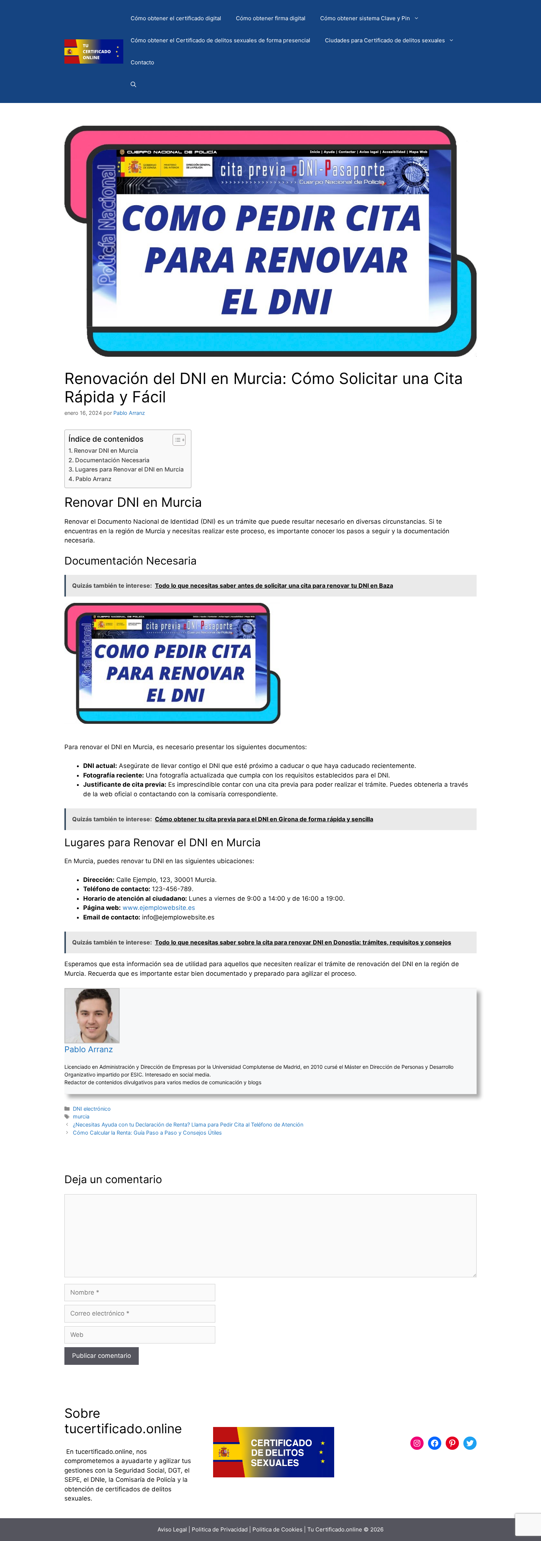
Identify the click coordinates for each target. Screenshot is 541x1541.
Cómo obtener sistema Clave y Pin (365, 18)
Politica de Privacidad (220, 1529)
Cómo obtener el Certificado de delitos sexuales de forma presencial (220, 40)
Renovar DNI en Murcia (106, 450)
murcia (81, 1116)
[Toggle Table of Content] (175, 440)
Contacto (142, 62)
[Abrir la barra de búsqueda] (133, 85)
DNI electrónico (92, 1109)
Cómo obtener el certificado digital (176, 18)
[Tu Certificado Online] (93, 51)
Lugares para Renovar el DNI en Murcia (129, 469)
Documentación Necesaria (112, 460)
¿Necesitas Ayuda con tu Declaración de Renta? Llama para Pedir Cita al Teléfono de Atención (188, 1124)
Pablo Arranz (93, 479)
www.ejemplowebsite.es (159, 907)
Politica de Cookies (277, 1529)
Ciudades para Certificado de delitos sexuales (385, 40)
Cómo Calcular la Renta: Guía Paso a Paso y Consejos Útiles (147, 1132)
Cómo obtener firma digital (270, 18)
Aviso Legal (172, 1529)
